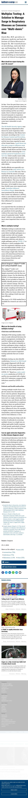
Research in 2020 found (18, 361)
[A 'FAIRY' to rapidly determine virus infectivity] (14, 619)
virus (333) (20, 558)
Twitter (3, 706)
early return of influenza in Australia (13, 170)
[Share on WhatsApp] (13, 572)
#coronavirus (12, 609)
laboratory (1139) (9, 558)
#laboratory (23, 609)
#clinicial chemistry (11, 641)
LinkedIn (3, 709)
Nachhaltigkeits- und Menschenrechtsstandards (8, 720)
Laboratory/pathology (7, 685)
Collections (4, 696)
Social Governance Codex (8, 723)
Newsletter (4, 716)
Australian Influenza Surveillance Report (10, 189)
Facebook (4, 704)
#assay (7, 609)
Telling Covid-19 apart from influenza (12, 599)
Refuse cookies (14, 790)
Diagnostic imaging (6, 684)
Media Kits (4, 715)
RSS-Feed (4, 711)
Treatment (4, 687)
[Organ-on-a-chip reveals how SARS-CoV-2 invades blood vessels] (14, 652)
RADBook (3, 697)
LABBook (3, 699)
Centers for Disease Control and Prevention (13, 136)
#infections (18, 609)
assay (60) (20, 550)
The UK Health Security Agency (11, 127)
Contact (3, 718)
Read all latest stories (10, 567)
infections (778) (8, 555)
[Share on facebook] (2, 572)
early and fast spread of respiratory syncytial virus (13, 154)
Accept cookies (14, 793)
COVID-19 (21, 241)
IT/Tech (3, 690)
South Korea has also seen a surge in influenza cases (13, 144)
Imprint (3, 726)
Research (3, 692)
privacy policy (13, 785)
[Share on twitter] (6, 572)
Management (4, 688)
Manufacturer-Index (6, 701)
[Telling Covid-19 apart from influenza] (14, 589)
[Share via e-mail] (20, 572)
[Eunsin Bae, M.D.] (14, 82)
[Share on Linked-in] (9, 572)
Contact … (7, 562)
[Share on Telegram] (16, 572)
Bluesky (3, 708)
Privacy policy (5, 725)
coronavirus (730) (9, 552)
